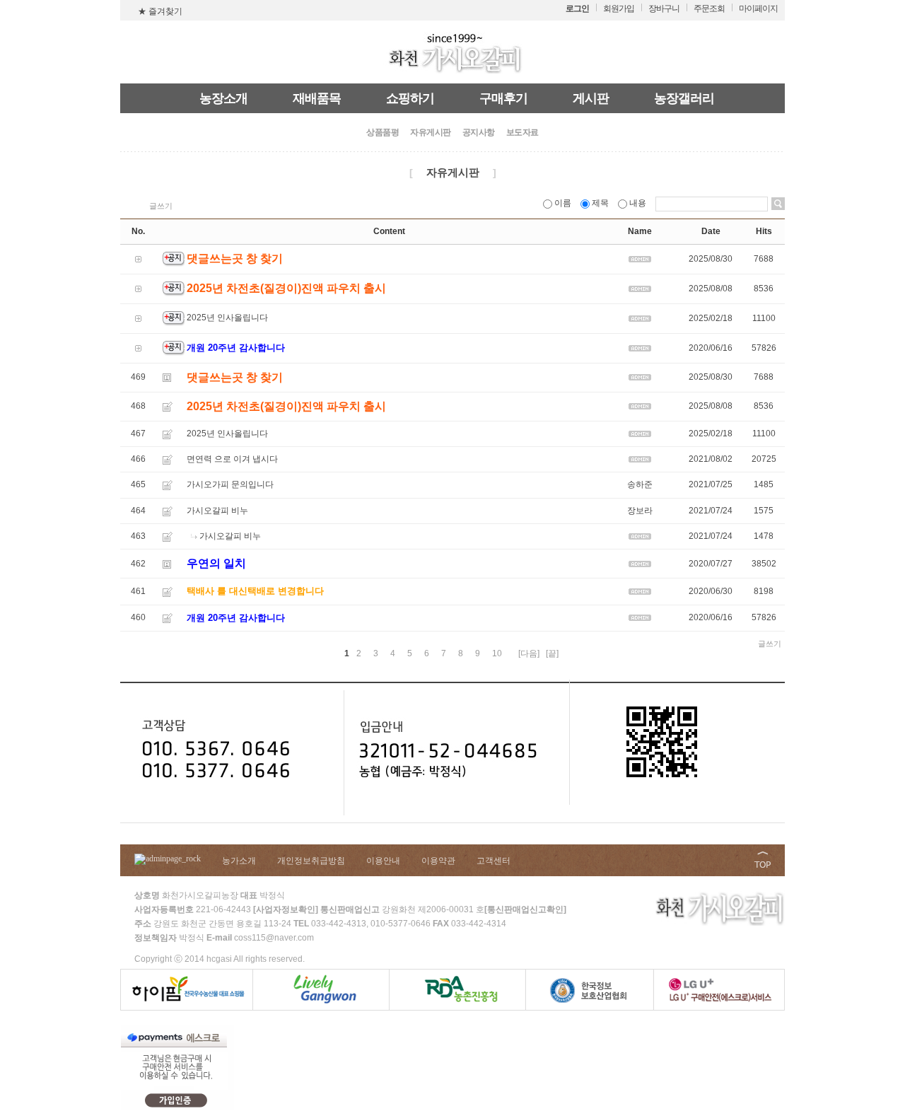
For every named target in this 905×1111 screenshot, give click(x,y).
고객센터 (493, 861)
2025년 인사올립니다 (227, 318)
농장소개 (223, 98)
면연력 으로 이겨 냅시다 (232, 459)
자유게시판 (430, 132)
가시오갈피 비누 (217, 511)
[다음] (528, 653)
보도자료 (522, 132)
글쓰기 (161, 206)
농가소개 (239, 861)
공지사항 (478, 132)
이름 (562, 203)
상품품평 (382, 132)
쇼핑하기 (410, 98)
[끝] (552, 653)
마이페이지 (758, 8)
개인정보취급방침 (311, 861)
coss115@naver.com (274, 938)
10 (497, 653)
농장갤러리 (684, 98)
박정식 (183, 938)
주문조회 (709, 8)
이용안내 (383, 861)
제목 (600, 203)
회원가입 (618, 8)
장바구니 (663, 8)
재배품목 (317, 98)
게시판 (591, 98)
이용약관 (438, 861)
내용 (637, 203)
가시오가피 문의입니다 (230, 485)
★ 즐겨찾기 (160, 11)
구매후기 (503, 98)
